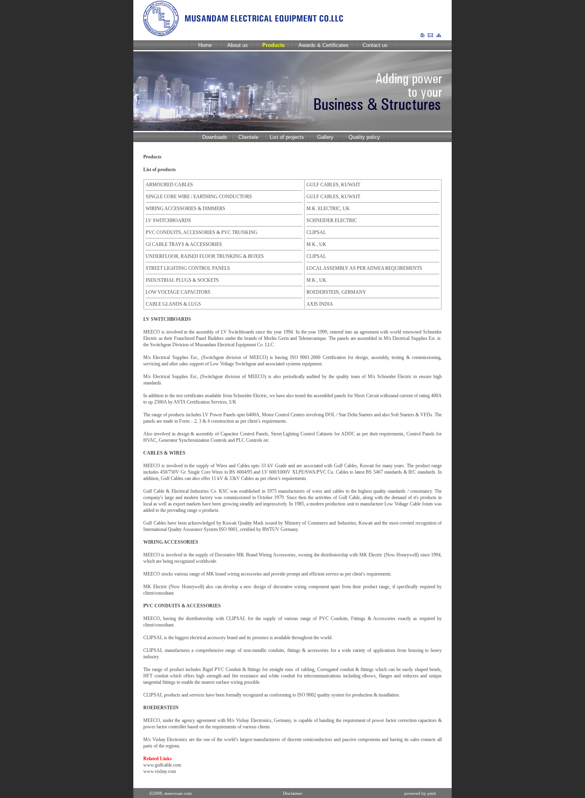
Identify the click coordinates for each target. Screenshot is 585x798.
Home (205, 45)
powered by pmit (420, 793)
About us (237, 45)
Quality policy (364, 137)
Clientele (248, 137)
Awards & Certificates (323, 45)
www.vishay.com (159, 771)
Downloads (214, 137)
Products (273, 45)
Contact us (375, 45)
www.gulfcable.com (162, 765)
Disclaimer (292, 793)
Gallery (325, 137)
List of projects (287, 137)
